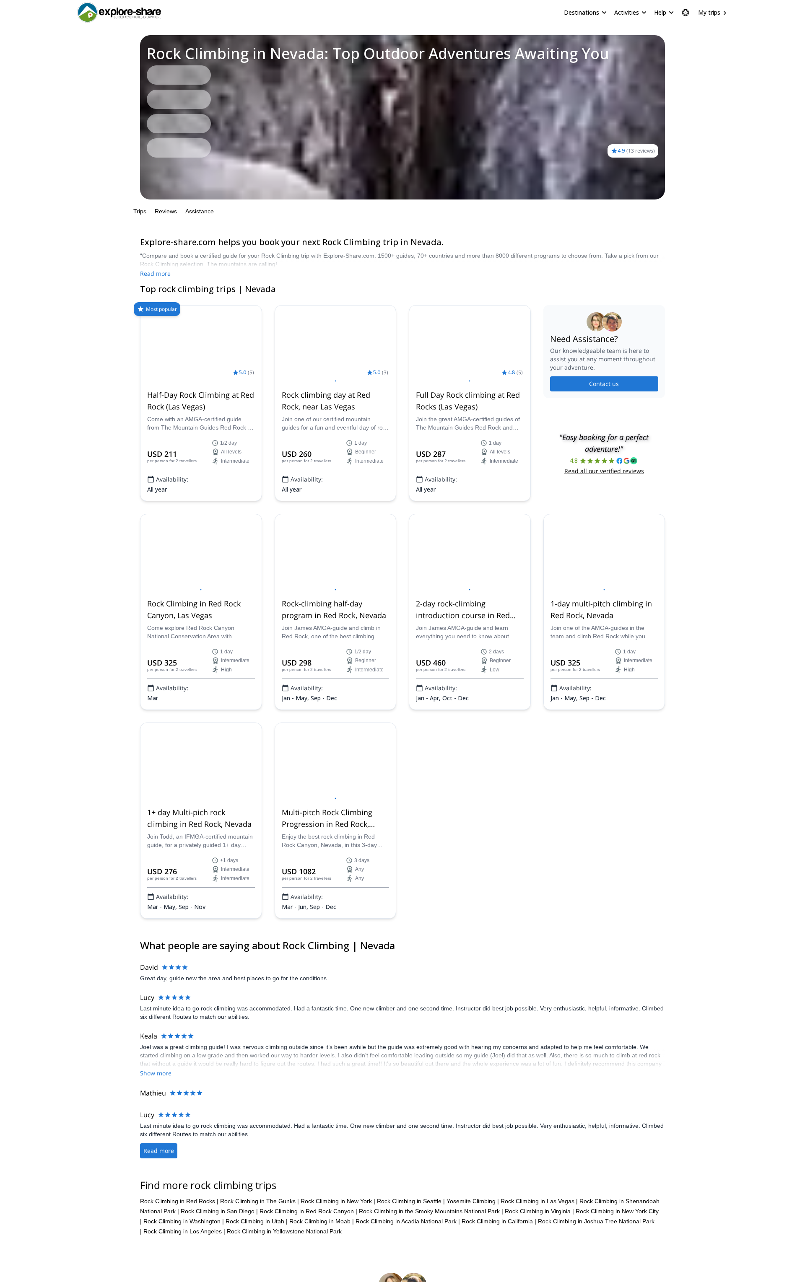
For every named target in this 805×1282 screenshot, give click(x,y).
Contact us (604, 384)
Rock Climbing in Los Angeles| (184, 1231)
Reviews (166, 211)
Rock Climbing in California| (499, 1221)
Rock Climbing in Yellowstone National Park (284, 1231)
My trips (709, 12)
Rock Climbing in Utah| (257, 1221)
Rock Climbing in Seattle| (411, 1201)
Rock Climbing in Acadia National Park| (408, 1221)
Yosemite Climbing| (473, 1201)
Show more (155, 1073)
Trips (139, 211)
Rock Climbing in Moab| (321, 1221)
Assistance (199, 211)
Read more (155, 273)
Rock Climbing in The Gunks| (259, 1201)
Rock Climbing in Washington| (183, 1221)
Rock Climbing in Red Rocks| (179, 1201)
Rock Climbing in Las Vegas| (539, 1201)
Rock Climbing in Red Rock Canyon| (308, 1211)
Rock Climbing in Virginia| (539, 1211)
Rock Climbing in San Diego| (219, 1211)
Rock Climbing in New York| (338, 1201)
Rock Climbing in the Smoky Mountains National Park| (431, 1211)
